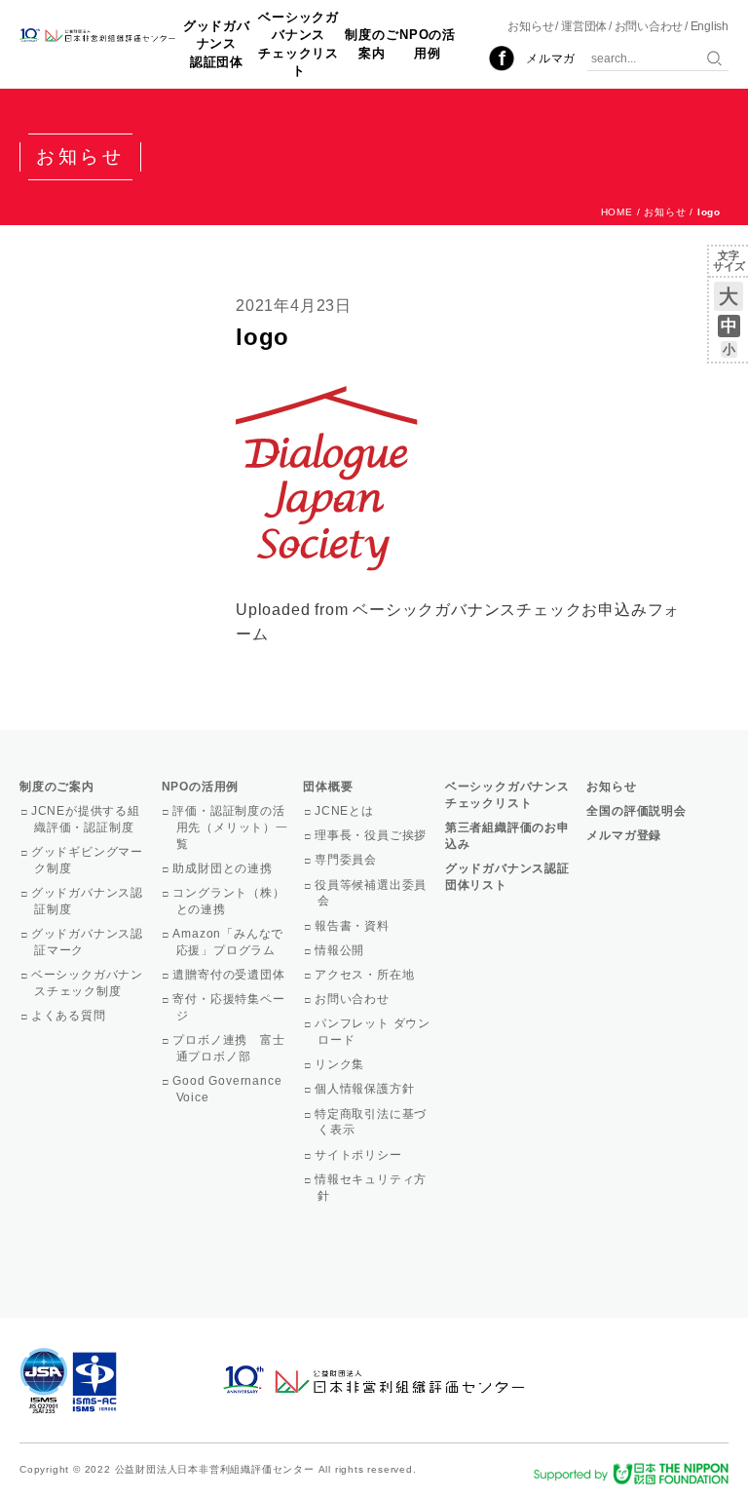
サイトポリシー (359, 1155)
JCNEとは (346, 811)
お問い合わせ (649, 26)
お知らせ (530, 26)
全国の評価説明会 (636, 811)
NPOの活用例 (427, 43)
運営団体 (584, 26)
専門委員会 (347, 859)
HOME (617, 212)
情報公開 (341, 950)
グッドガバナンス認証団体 (216, 43)
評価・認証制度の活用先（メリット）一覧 (232, 827)
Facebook (501, 58)
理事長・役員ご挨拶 (372, 835)
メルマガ (551, 58)
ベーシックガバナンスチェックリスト (298, 44)
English (710, 26)
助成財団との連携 (224, 868)
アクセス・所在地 (366, 974)
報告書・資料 (354, 926)
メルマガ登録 (623, 835)
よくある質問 (70, 1015)
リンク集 (341, 1064)
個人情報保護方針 (366, 1088)
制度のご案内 (371, 43)
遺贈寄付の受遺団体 (230, 974)
